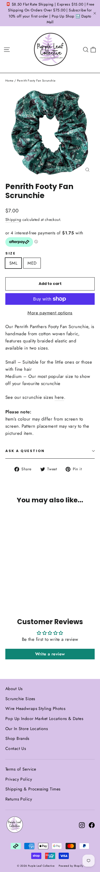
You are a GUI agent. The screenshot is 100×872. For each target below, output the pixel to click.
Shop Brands (17, 738)
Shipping (13, 219)
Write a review (50, 654)
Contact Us (15, 748)
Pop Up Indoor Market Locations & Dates (44, 719)
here (59, 397)
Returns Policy (18, 799)
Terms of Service (20, 769)
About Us (13, 689)
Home (9, 80)
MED (32, 263)
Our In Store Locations (26, 729)
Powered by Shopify (71, 866)
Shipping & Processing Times (32, 789)
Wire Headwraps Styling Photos (35, 708)
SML (13, 263)
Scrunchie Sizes (20, 699)
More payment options (50, 313)
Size (10, 253)
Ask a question (25, 451)
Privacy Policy (18, 779)
